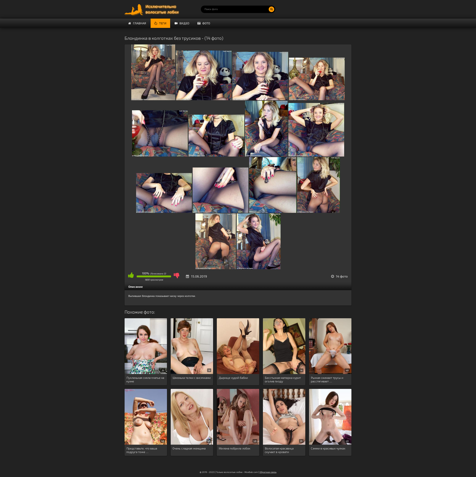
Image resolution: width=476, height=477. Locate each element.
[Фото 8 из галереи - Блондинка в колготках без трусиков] (316, 155)
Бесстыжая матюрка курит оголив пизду (283, 379)
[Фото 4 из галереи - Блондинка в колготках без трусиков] (317, 99)
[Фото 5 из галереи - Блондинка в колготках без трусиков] (160, 155)
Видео (184, 23)
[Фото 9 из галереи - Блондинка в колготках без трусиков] (164, 211)
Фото (206, 23)
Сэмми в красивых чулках (328, 448)
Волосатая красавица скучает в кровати (279, 450)
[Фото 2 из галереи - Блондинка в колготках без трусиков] (204, 99)
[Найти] (271, 9)
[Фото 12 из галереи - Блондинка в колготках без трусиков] (318, 211)
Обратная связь (268, 472)
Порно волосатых (152, 9)
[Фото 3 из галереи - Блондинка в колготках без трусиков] (260, 99)
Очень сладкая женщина (189, 448)
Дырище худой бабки (233, 377)
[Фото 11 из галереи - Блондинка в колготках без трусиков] (272, 211)
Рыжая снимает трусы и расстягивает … (327, 379)
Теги (162, 23)
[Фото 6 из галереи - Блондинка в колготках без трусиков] (216, 155)
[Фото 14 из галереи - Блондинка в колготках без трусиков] (259, 268)
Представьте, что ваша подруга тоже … (141, 450)
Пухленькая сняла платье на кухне (145, 379)
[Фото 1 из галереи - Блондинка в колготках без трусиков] (153, 99)
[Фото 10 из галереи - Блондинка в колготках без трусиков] (220, 211)
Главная (139, 23)
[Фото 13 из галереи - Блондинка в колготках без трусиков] (215, 268)
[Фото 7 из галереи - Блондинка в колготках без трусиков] (266, 155)
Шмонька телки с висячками (192, 377)
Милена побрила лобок (234, 448)
